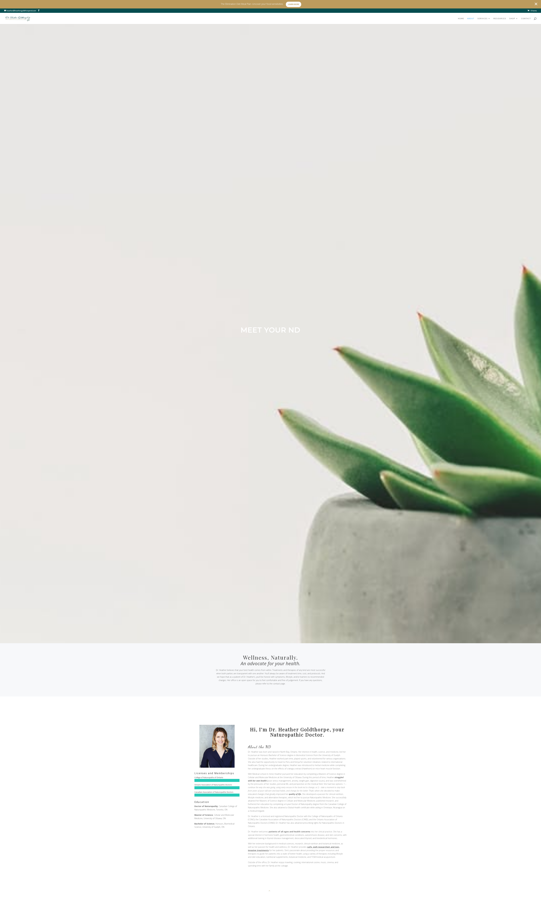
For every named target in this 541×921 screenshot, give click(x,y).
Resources (500, 18)
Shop (512, 18)
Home (461, 18)
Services (482, 18)
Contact (526, 18)
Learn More (293, 4)
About (470, 18)
